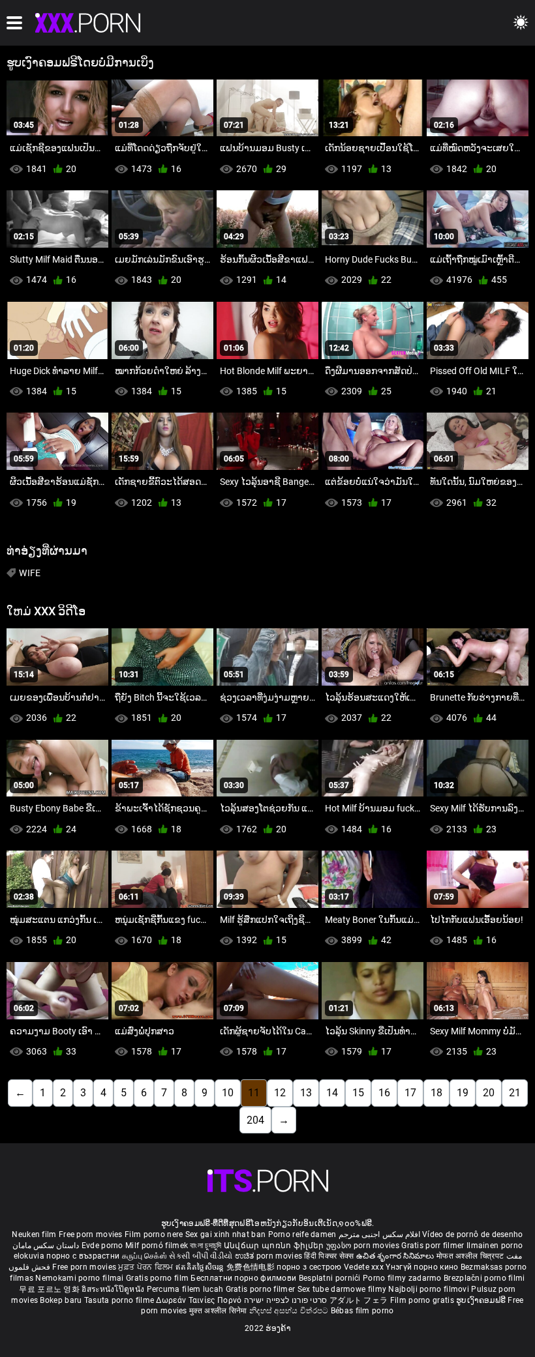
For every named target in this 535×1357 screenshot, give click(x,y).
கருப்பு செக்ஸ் (144, 1256)
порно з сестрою (309, 1267)
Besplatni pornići (331, 1278)
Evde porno (102, 1245)
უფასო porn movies (363, 1245)
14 (332, 1093)
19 (462, 1093)
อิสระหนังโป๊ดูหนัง (114, 1289)
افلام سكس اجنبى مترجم (379, 1234)
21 (515, 1093)
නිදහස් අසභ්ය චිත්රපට (290, 1310)
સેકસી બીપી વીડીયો (200, 1256)
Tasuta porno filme (120, 1300)
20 (489, 1093)
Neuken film (34, 1234)
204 (255, 1120)
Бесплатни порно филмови (244, 1278)
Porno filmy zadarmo (403, 1278)
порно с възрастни (82, 1256)
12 (280, 1093)
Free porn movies (92, 1234)
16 (384, 1093)
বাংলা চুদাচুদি (205, 1245)
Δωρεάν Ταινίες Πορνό (199, 1300)
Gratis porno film (158, 1278)
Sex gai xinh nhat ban (225, 1234)
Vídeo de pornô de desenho (472, 1234)
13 (306, 1093)
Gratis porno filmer (262, 1289)
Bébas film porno (362, 1310)
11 (254, 1093)
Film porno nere (154, 1234)
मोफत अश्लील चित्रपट (471, 1256)
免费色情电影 (251, 1267)
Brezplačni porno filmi (484, 1278)
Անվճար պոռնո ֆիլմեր (275, 1245)
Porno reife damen (302, 1234)
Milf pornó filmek (156, 1245)
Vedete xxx (364, 1267)
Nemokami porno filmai (80, 1278)
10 (228, 1093)
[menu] (14, 23)
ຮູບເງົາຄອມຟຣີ (482, 1300)
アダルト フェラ (358, 1300)
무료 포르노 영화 (50, 1289)
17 (410, 1093)
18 (436, 1093)
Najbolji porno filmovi (428, 1289)
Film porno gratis (423, 1300)
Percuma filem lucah (186, 1289)
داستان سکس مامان (46, 1245)
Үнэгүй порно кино (423, 1267)
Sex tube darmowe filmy (342, 1289)
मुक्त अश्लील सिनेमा (219, 1310)
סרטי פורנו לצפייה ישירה (286, 1300)
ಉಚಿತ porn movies (270, 1256)
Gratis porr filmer (433, 1245)
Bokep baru (61, 1300)
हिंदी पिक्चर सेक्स (329, 1256)
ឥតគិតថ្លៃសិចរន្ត (201, 1267)
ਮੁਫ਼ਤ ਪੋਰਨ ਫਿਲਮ (147, 1267)
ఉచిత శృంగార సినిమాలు (396, 1256)
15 (358, 1093)
